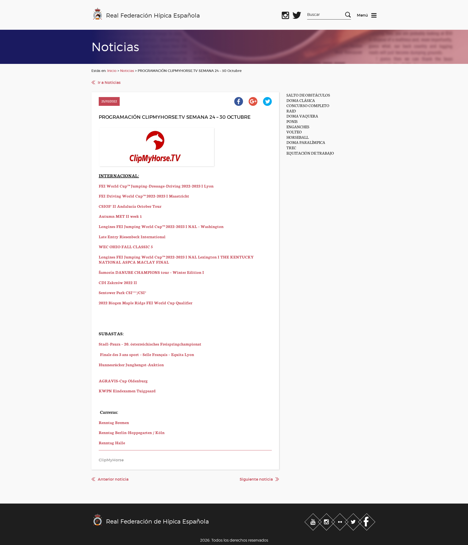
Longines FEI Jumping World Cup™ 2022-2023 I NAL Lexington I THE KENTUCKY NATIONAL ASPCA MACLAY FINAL (176, 259)
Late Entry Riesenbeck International (132, 236)
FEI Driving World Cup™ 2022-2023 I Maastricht (144, 195)
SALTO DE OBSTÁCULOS (308, 95)
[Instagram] (327, 521)
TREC (291, 147)
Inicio (112, 71)
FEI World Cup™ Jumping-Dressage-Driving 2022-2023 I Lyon (156, 185)
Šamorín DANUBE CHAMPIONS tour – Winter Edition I (151, 272)
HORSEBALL (297, 137)
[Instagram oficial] (285, 14)
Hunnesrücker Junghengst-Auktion (131, 364)
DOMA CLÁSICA (300, 100)
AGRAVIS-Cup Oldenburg (123, 380)
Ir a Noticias (109, 82)
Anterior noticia (113, 479)
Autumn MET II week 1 (120, 216)
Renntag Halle (112, 442)
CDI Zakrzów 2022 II (118, 282)
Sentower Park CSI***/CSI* (122, 292)
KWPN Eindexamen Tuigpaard (127, 390)
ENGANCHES (297, 126)
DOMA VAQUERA (302, 116)
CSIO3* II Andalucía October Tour (130, 206)
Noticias (127, 71)
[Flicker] (340, 521)
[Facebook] (366, 521)
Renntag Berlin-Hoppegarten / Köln (132, 432)
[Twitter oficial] (296, 14)
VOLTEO (294, 131)
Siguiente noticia (256, 479)
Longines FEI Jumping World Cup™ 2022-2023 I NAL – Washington (161, 226)
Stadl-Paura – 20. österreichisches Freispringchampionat (150, 344)
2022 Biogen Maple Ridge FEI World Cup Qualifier (145, 302)
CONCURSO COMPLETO (307, 105)
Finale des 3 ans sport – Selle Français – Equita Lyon (147, 354)
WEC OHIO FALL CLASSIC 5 (126, 246)
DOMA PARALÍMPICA (305, 142)
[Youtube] (313, 521)
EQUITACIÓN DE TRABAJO (310, 153)
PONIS (292, 121)
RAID (291, 110)
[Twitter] (354, 521)
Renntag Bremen (114, 422)
